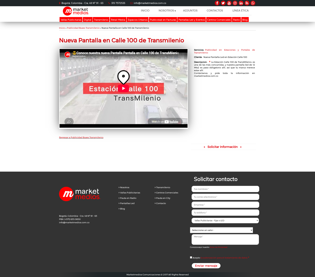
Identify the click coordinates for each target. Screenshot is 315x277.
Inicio (62, 28)
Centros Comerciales (219, 19)
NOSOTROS (165, 12)
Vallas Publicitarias (71, 19)
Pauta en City (163, 198)
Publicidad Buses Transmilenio (83, 28)
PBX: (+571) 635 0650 (70, 219)
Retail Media (118, 19)
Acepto (220, 257)
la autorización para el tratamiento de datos (224, 257)
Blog (245, 19)
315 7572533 (118, 3)
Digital (87, 19)
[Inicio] (76, 14)
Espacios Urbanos (137, 19)
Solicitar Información (223, 147)
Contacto (161, 203)
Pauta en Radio (128, 198)
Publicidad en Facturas (163, 19)
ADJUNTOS (190, 10)
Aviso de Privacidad (218, 247)
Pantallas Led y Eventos (191, 19)
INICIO (145, 10)
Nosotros (124, 187)
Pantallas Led (127, 203)
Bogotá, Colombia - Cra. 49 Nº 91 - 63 (82, 3)
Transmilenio (101, 19)
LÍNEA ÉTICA (240, 10)
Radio (236, 19)
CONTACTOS (215, 10)
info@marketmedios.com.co (150, 3)
